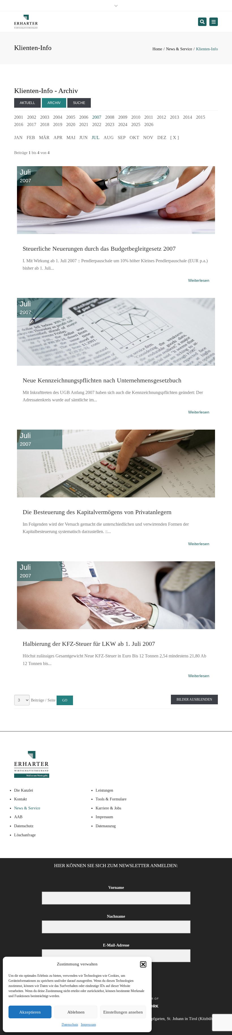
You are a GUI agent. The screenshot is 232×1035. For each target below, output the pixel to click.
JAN (18, 137)
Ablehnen (76, 1012)
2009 (122, 117)
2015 (200, 117)
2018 (44, 124)
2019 (57, 124)
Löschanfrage (25, 835)
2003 (44, 117)
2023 (109, 124)
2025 (135, 124)
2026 (148, 124)
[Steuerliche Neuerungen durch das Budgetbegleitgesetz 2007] (116, 165)
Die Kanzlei (23, 790)
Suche (79, 103)
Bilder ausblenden (194, 699)
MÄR (44, 137)
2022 (96, 124)
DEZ (161, 137)
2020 (70, 124)
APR (58, 137)
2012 (161, 117)
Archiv (54, 103)
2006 (83, 117)
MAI (70, 137)
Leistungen (104, 790)
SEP (122, 137)
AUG (109, 137)
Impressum (88, 1025)
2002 (31, 117)
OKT (134, 137)
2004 (57, 117)
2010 (135, 117)
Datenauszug (106, 826)
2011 (148, 117)
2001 (18, 117)
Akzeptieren (30, 1012)
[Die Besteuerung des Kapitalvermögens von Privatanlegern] (116, 428)
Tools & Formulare (111, 799)
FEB (31, 137)
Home (157, 49)
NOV (148, 137)
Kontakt (20, 799)
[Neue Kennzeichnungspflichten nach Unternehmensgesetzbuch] (116, 297)
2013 (174, 117)
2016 (18, 124)
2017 (31, 124)
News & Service (179, 49)
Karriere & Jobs (108, 808)
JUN (83, 137)
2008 (109, 117)
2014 (187, 117)
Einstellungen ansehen (123, 1012)
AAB (18, 817)
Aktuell (27, 103)
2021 (83, 124)
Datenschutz (70, 1025)
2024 (122, 124)
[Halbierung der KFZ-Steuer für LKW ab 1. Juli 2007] (116, 560)
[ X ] (174, 137)
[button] (143, 964)
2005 (70, 117)
